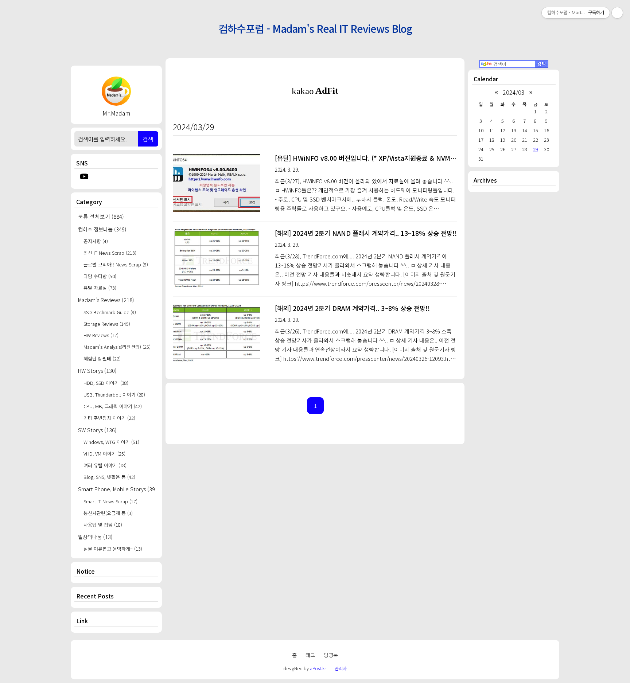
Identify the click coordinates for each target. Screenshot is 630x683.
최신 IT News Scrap (109, 252)
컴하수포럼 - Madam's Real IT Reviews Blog (315, 28)
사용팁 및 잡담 (102, 524)
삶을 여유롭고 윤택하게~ (112, 548)
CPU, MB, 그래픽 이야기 (112, 406)
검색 (148, 138)
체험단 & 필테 (102, 358)
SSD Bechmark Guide (109, 312)
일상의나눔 (95, 536)
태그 (310, 655)
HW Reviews (100, 335)
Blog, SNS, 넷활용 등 (109, 476)
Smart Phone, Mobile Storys (116, 489)
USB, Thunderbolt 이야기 (114, 394)
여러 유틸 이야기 (105, 465)
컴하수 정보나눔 (102, 229)
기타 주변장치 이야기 (109, 417)
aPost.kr (318, 668)
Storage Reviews (106, 323)
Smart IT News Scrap (110, 501)
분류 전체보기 (101, 216)
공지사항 (95, 241)
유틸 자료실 (99, 287)
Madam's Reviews (106, 300)
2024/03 (514, 92)
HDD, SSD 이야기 (105, 382)
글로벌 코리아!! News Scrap (115, 264)
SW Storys (97, 430)
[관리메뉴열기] (617, 12)
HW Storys (97, 370)
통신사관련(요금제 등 (108, 513)
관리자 (341, 668)
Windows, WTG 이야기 (111, 441)
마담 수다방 (99, 276)
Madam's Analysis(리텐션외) (117, 346)
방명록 (331, 655)
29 (535, 149)
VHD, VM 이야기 (104, 453)
